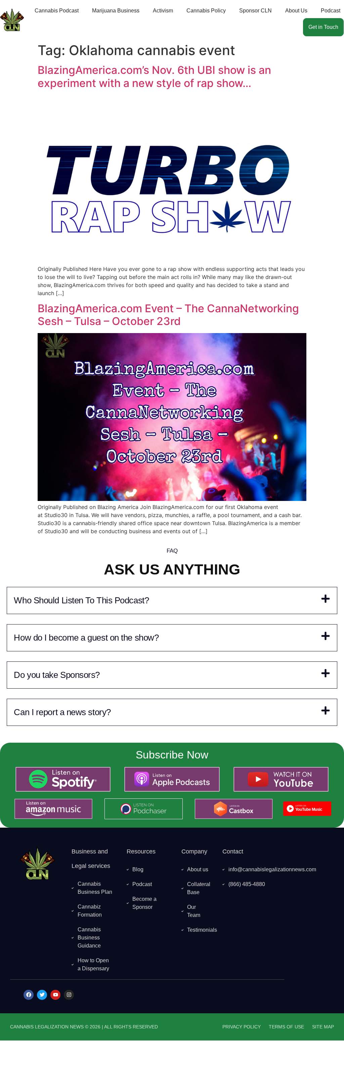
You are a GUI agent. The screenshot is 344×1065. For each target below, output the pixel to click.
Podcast (330, 10)
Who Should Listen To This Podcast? (81, 600)
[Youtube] (55, 995)
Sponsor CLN (255, 10)
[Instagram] (69, 995)
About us (296, 10)
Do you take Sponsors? (57, 675)
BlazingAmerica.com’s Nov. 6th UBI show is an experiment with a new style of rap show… (154, 76)
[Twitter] (42, 995)
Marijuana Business (115, 10)
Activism (163, 10)
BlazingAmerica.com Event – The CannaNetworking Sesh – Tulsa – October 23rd (168, 315)
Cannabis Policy (206, 10)
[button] (172, 600)
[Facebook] (29, 995)
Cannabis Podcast (57, 10)
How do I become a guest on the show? (86, 638)
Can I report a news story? (62, 712)
